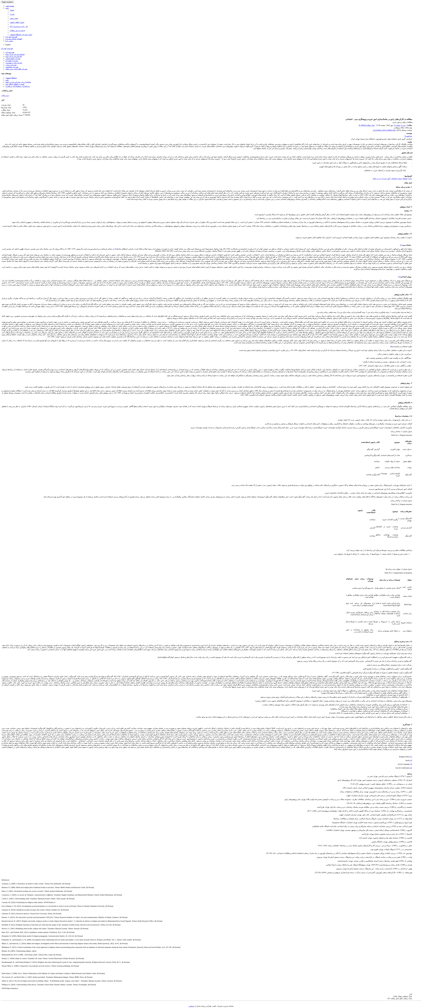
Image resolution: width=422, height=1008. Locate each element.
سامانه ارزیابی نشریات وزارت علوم (18, 82)
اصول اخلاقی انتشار (17, 22)
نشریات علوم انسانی (12, 58)
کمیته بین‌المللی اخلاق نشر (14, 84)
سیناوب (191, 1006)
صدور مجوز (14, 18)
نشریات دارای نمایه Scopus (15, 54)
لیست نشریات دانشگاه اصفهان (21, 35)
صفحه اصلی (9, 6)
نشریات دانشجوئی (11, 67)
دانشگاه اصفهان (11, 78)
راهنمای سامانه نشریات (13, 39)
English (8, 45)
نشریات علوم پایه (11, 61)
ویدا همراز (408, 136)
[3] (399, 277)
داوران (12, 14)
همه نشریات (9, 52)
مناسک (405, 178)
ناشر (7, 8)
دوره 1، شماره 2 (400, 125)
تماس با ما (9, 41)
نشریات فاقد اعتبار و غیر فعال (16, 69)
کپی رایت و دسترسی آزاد (19, 26)
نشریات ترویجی (11, 65)
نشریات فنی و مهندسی (13, 63)
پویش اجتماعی (396, 178)
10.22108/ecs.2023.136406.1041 (384, 130)
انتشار (12, 10)
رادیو (410, 178)
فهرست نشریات (11, 37)
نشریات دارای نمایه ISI (13, 56)
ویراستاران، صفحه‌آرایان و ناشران (17, 86)
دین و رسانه (377, 178)
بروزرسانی (5, 95)
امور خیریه (386, 178)
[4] (391, 346)
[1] (401, 245)
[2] (115, 249)
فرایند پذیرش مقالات (17, 30)
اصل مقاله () (367, 125)
